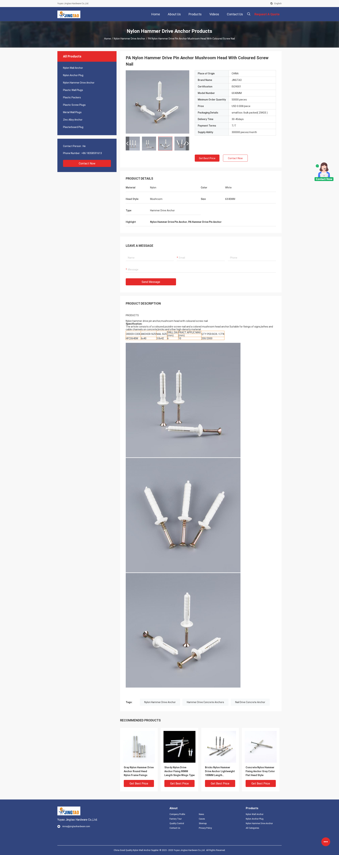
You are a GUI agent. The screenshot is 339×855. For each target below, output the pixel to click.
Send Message (151, 282)
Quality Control (177, 823)
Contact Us (175, 828)
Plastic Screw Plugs (74, 104)
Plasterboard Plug (73, 127)
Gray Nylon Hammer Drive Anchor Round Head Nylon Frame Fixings (139, 771)
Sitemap (203, 823)
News (201, 814)
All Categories (252, 828)
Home (107, 38)
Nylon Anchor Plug (73, 75)
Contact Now (87, 163)
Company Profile (177, 814)
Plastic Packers (72, 97)
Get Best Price (207, 158)
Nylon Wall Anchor (73, 67)
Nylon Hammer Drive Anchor (129, 38)
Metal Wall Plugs (72, 112)
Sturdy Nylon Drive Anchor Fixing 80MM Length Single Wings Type (179, 771)
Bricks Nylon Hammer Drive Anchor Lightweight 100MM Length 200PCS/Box (220, 771)
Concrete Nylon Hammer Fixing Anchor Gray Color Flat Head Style (260, 771)
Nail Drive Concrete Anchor (250, 702)
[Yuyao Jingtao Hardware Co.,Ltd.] (68, 14)
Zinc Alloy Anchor (72, 119)
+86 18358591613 (91, 153)
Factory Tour (176, 819)
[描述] (249, 14)
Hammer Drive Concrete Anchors (205, 702)
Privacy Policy (205, 828)
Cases (202, 819)
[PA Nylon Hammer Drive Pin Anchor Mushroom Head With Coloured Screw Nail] (139, 746)
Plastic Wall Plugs (73, 90)
